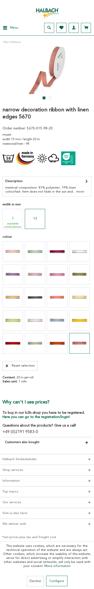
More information (57, 566)
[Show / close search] (49, 28)
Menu (14, 27)
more (79, 191)
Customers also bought (22, 442)
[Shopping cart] (86, 28)
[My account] (74, 28)
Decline (35, 581)
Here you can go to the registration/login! (36, 417)
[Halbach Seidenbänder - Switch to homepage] (47, 12)
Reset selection (23, 365)
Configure (56, 581)
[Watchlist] (61, 28)
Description (14, 181)
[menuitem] (9, 28)
